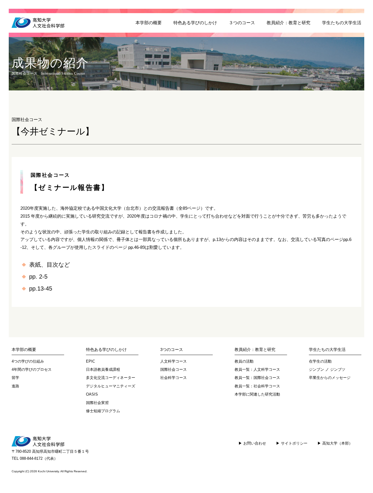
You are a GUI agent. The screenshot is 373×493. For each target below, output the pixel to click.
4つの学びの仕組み (28, 361)
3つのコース (171, 349)
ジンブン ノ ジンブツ (327, 369)
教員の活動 (244, 361)
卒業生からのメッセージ (330, 377)
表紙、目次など (49, 264)
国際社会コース (173, 369)
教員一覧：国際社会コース (257, 377)
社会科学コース (173, 377)
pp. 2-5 (38, 276)
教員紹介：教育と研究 (288, 22)
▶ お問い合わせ (252, 443)
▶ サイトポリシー (291, 443)
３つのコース (242, 22)
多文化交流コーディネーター (110, 377)
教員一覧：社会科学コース (257, 386)
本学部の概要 (149, 22)
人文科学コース (173, 361)
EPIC (90, 361)
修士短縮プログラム (103, 411)
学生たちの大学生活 (341, 22)
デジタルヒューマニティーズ (110, 386)
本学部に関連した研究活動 (257, 394)
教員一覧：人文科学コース (257, 369)
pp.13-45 (40, 288)
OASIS (92, 394)
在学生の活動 (320, 361)
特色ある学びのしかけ (195, 22)
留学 (15, 377)
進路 (15, 386)
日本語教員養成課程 (103, 369)
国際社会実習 (97, 403)
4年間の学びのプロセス (32, 369)
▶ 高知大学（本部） (335, 443)
